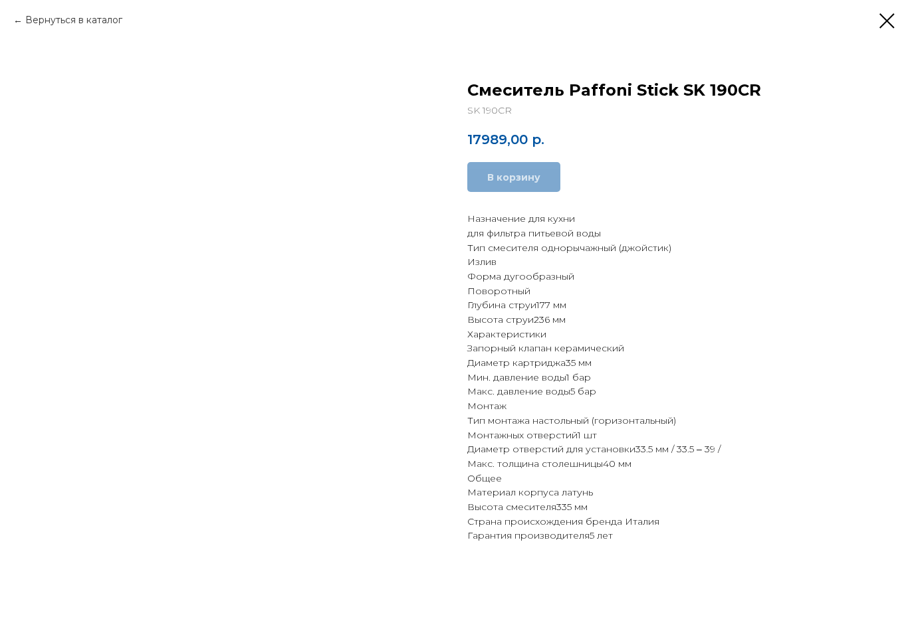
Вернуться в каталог (73, 20)
